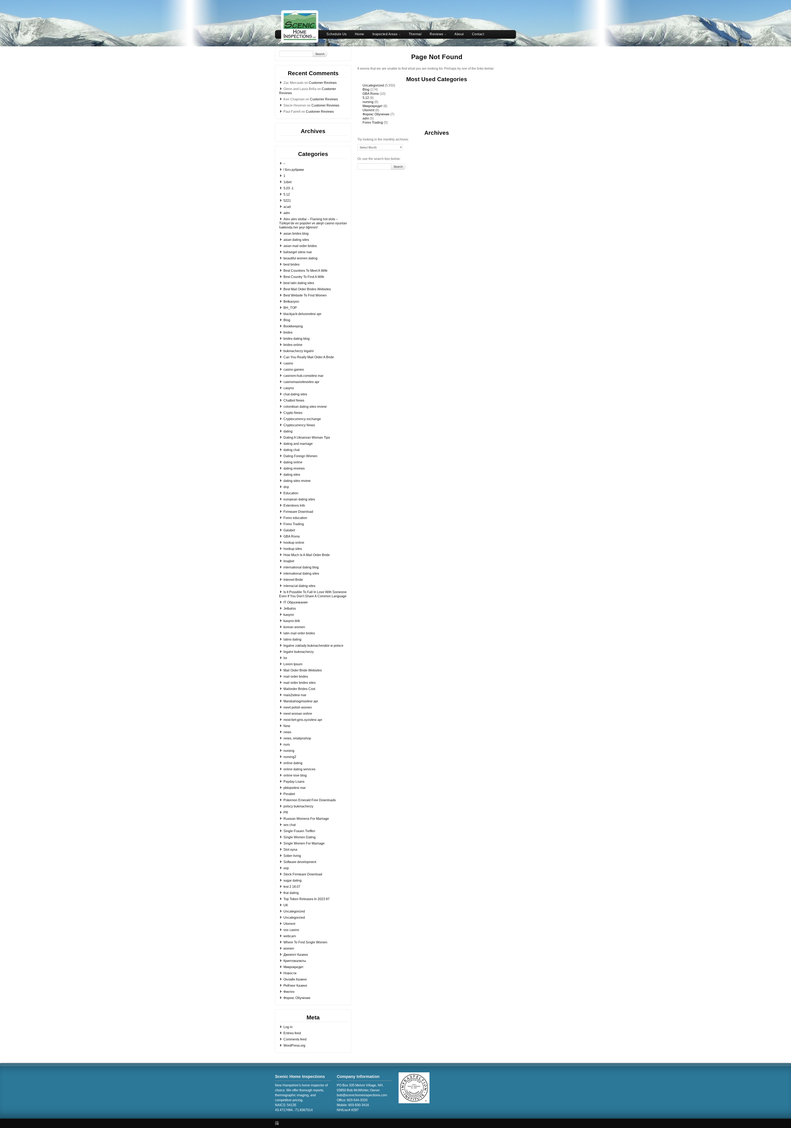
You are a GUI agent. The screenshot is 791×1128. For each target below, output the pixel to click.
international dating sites (301, 573)
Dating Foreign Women (300, 456)
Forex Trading (293, 524)
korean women (294, 627)
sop (286, 868)
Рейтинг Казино (295, 985)
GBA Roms (291, 536)
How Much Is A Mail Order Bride (306, 555)
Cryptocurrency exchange (302, 419)
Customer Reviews (323, 82)
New (286, 726)
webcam (289, 936)
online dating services (299, 769)
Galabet (289, 530)
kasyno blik (291, 621)
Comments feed (295, 1039)
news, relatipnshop (297, 738)
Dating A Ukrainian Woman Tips (306, 437)
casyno (288, 388)
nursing (288, 750)
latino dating (292, 639)
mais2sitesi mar (294, 695)
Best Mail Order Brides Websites (307, 289)
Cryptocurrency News (299, 425)
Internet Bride (293, 579)
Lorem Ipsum (292, 664)
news (287, 732)
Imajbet (288, 561)
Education (290, 493)
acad (287, 206)
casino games (293, 369)
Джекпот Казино (295, 954)
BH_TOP (290, 307)
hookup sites (292, 549)
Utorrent (289, 923)
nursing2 (289, 757)
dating (288, 431)
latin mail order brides (299, 633)
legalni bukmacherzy (298, 652)
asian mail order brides (300, 246)
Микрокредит (293, 967)
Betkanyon (291, 301)
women (288, 948)
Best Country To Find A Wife (303, 277)
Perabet (289, 794)
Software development (299, 862)
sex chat (289, 825)
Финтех (289, 991)
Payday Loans (293, 781)
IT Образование (295, 602)
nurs (286, 744)
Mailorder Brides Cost (299, 689)
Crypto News (292, 413)
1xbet (287, 182)
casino (288, 363)
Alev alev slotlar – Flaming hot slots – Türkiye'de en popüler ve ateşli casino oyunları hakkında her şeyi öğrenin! (313, 223)
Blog (286, 320)
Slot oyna (290, 849)
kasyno (288, 614)
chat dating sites (295, 394)
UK (285, 905)
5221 (287, 200)
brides (288, 332)
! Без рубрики (293, 169)
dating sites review (297, 481)
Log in (288, 1027)
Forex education (295, 518)
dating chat (291, 450)
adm (286, 213)
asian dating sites (296, 239)
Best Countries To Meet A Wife (305, 270)
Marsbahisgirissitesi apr (300, 701)
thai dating (291, 893)
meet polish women (297, 707)
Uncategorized (294, 911)
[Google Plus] (277, 1123)
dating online (292, 462)
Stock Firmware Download (302, 874)
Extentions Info (294, 505)
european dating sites (299, 499)
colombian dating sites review (305, 406)
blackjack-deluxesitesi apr (302, 314)
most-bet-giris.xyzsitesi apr (302, 720)
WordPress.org (294, 1045)
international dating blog (301, 567)
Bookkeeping (293, 326)
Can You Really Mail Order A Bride (308, 357)
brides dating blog (296, 338)
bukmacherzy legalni (298, 351)
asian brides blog (296, 233)
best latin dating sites (298, 283)
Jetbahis (289, 608)
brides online (292, 345)
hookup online (293, 542)
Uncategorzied (294, 917)
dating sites (291, 474)
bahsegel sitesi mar (297, 252)
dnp (286, 487)
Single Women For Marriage (304, 843)
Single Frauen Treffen (299, 831)
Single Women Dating (299, 837)
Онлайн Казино (295, 979)
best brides (291, 264)
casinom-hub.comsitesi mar (303, 375)
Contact (478, 34)
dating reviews (294, 468)
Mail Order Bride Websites (302, 670)
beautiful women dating (300, 258)
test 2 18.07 (291, 886)
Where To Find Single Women (305, 942)
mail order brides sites (299, 682)
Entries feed (292, 1033)
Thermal (415, 34)
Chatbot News (293, 400)
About (459, 34)
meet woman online (297, 713)
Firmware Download (298, 511)
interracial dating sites (299, 586)
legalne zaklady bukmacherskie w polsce (313, 645)
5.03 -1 (288, 188)
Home (359, 34)
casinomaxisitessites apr (301, 382)
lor (285, 658)
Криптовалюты (294, 961)
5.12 (286, 194)
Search (320, 54)
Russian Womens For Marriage (306, 818)
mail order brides (295, 676)
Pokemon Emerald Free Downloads (309, 800)
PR (285, 812)
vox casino (291, 930)
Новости (289, 973)
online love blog (295, 775)
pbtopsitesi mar (294, 787)
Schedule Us (336, 34)
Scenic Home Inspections (300, 1076)
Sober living (292, 855)
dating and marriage (298, 443)
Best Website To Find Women (305, 295)
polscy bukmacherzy (298, 806)
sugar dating (292, 880)
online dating (292, 763)
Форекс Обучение (296, 998)
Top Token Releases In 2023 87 (306, 899)
